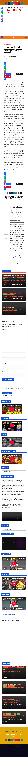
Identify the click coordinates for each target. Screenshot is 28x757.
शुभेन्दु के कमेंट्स (14, 277)
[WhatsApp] (14, 68)
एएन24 (13, 275)
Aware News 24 (14, 10)
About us (6, 750)
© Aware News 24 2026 (7, 746)
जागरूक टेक (11, 684)
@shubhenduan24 (7, 480)
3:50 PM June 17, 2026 (9, 719)
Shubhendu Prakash (17, 284)
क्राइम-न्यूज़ (5, 684)
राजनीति (21, 275)
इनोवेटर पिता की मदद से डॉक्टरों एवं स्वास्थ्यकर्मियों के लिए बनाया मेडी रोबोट (9, 197)
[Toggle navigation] (13, 37)
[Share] (14, 79)
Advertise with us (12, 750)
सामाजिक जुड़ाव (21, 277)
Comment (5, 329)
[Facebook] (14, 63)
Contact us (19, 750)
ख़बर (6, 44)
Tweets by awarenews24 (8, 614)
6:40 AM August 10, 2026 (10, 689)
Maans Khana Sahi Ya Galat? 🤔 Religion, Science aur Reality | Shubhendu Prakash (13, 487)
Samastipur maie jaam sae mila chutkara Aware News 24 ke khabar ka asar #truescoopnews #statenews (13, 493)
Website (4, 371)
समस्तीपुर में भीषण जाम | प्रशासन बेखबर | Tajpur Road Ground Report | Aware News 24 (13, 499)
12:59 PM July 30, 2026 (9, 704)
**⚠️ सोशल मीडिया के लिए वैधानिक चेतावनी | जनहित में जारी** (13, 296)
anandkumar (13, 56)
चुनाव (18, 275)
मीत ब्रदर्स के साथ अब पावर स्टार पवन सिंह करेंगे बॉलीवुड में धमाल (19, 197)
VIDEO (13, 754)
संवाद (17, 277)
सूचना (4, 278)
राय (23, 275)
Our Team (25, 750)
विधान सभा (10, 277)
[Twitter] (14, 65)
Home (2, 750)
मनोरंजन (10, 44)
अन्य (4, 44)
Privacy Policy (8, 754)
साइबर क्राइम (5, 294)
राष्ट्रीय (4, 277)
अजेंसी (4, 307)
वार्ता (6, 277)
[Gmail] (14, 72)
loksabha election (7, 275)
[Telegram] (14, 70)
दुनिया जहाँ (10, 307)
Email (4, 363)
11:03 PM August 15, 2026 (10, 675)
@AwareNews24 (6, 485)
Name (4, 356)
